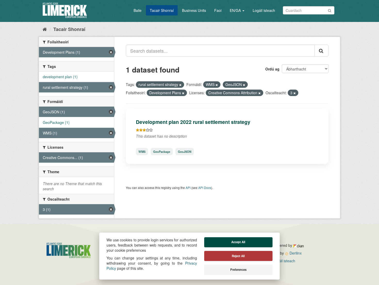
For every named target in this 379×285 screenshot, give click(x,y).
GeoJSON (184, 151)
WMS (141, 151)
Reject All (238, 256)
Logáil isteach (264, 10)
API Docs (204, 187)
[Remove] (180, 85)
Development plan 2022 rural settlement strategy (193, 121)
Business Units (194, 10)
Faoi (217, 10)
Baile (138, 10)
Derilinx (295, 253)
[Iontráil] (329, 10)
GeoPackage (161, 151)
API (188, 187)
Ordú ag (272, 69)
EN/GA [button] (236, 10)
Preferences (238, 269)
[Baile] (45, 29)
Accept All (238, 242)
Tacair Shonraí (162, 10)
